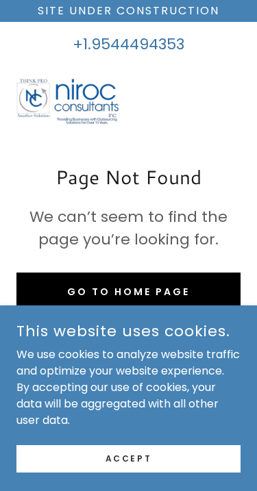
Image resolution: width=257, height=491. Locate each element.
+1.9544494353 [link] (128, 44)
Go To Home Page (128, 292)
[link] (67, 99)
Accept (128, 458)
